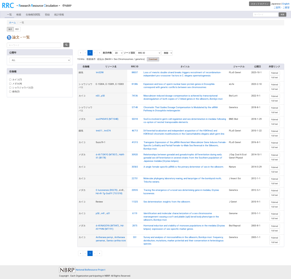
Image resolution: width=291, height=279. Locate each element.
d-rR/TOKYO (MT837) (106, 154)
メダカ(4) (17, 83)
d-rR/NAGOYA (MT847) (107, 225)
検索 (18, 14)
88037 (135, 72)
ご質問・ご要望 (281, 7)
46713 (135, 130)
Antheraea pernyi (104, 237)
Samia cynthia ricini (116, 240)
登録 (47, 14)
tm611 (99, 130)
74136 (135, 95)
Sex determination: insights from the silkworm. (167, 201)
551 (135, 237)
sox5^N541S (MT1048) (107, 119)
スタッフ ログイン (259, 4)
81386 (135, 84)
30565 (135, 166)
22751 (135, 178)
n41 (103, 213)
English (286, 3)
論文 (10, 29)
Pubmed (274, 73)
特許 (17, 29)
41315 (135, 142)
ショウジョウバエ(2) (22, 87)
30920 (135, 154)
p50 (103, 95)
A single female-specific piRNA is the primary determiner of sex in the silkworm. (184, 166)
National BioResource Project (90, 269)
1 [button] (90, 52)
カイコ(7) (17, 79)
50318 (135, 119)
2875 (134, 225)
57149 (135, 107)
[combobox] (34, 45)
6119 (134, 213)
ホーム (12, 22)
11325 (135, 201)
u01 (108, 213)
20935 (135, 190)
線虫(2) (16, 91)
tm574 (107, 130)
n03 (97, 95)
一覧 (9, 14)
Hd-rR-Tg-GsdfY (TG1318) (109, 193)
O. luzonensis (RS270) (106, 190)
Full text (274, 78)
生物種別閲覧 (33, 14)
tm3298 (100, 72)
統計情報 (59, 14)
